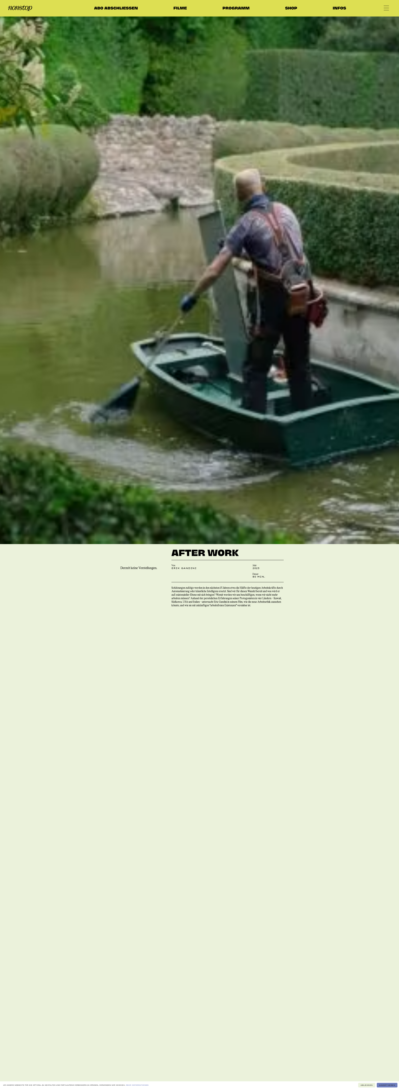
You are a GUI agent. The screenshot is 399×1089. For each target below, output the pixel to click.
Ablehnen (367, 1085)
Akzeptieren (387, 1085)
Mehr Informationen (137, 1085)
